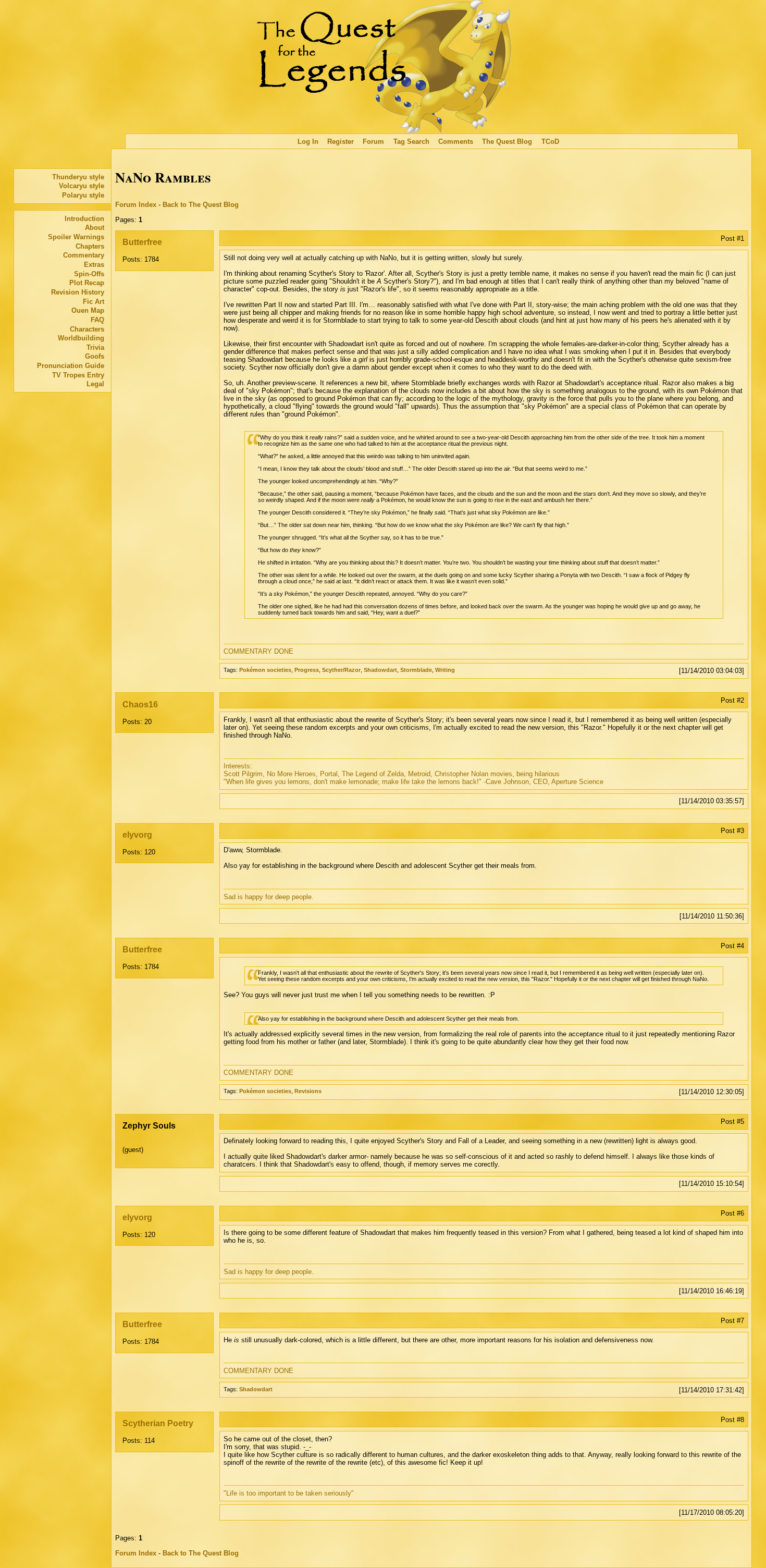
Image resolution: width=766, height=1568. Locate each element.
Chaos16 (140, 704)
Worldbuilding (81, 338)
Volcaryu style (81, 186)
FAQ (97, 320)
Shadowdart (380, 670)
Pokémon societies (265, 670)
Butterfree (142, 242)
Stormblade (416, 670)
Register (340, 141)
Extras (94, 264)
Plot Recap (86, 283)
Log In (308, 141)
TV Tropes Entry (78, 375)
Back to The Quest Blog (201, 205)
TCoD (550, 141)
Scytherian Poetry (157, 1423)
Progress (306, 670)
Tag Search (411, 141)
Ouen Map (87, 310)
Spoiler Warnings (76, 237)
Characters (87, 329)
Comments (455, 141)
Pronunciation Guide (70, 366)
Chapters (90, 246)
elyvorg (137, 834)
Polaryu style (83, 195)
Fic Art (93, 301)
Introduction (84, 219)
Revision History (77, 292)
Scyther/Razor (341, 670)
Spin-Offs (89, 274)
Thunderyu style (78, 177)
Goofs (94, 356)
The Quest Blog (507, 141)
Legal (95, 384)
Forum (373, 141)
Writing (445, 670)
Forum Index (135, 205)
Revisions (308, 1091)
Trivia (95, 347)
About (94, 227)
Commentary (83, 255)
